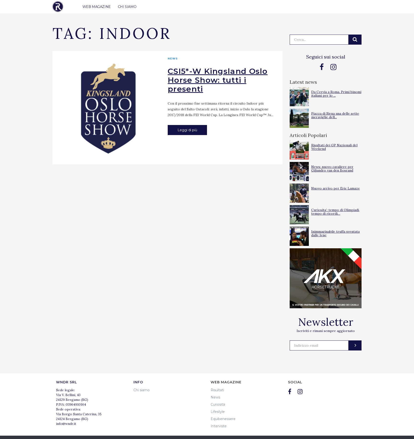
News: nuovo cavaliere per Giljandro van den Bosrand (332, 168)
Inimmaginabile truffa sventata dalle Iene (335, 233)
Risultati (217, 390)
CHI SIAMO (127, 7)
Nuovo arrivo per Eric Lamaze (335, 188)
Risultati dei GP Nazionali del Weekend (334, 147)
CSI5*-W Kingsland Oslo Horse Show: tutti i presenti (218, 80)
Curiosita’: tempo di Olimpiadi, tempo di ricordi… (335, 212)
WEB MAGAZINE (96, 7)
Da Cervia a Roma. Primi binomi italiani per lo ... (336, 94)
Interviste (219, 426)
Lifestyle (218, 411)
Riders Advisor (57, 6)
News (173, 58)
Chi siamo (141, 390)
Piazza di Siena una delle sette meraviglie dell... (335, 115)
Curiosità (218, 404)
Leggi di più (187, 130)
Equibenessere (223, 419)
